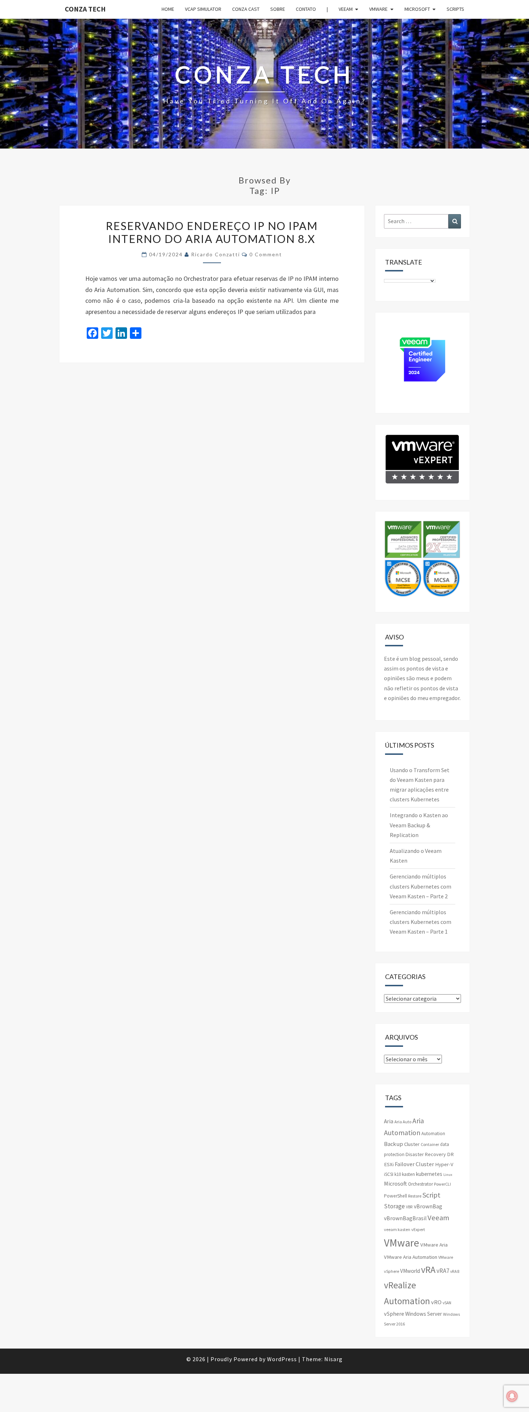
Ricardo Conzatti (215, 254)
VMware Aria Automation (410, 1257)
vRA (428, 1269)
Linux (447, 1174)
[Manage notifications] (512, 1396)
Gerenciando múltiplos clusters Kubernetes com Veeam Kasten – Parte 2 (420, 886)
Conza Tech (85, 8)
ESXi (389, 1164)
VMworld (410, 1270)
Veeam (346, 9)
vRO (436, 1302)
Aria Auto (402, 1121)
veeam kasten (397, 1229)
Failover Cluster (414, 1164)
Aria (388, 1121)
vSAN (447, 1302)
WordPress (282, 1359)
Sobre (277, 9)
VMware (378, 9)
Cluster (412, 1144)
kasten (408, 1174)
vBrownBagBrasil (405, 1218)
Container (430, 1144)
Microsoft (417, 9)
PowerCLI (442, 1184)
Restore (414, 1196)
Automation (433, 1133)
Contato (306, 9)
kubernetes (429, 1173)
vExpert (418, 1229)
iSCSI (388, 1174)
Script (431, 1194)
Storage (394, 1206)
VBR (409, 1206)
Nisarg (333, 1359)
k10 (397, 1174)
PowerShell (395, 1196)
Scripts (455, 9)
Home (168, 9)
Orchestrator (420, 1184)
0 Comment (265, 254)
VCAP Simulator (203, 9)
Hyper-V (444, 1164)
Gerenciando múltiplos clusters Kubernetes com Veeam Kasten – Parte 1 (420, 921)
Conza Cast (245, 9)
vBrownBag (428, 1206)
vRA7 (443, 1271)
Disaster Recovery (426, 1154)
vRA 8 (455, 1271)
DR (450, 1154)
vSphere (394, 1313)
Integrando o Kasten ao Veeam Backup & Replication (419, 824)
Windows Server (423, 1313)
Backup (393, 1143)
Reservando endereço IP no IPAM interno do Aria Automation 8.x (212, 232)
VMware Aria (434, 1244)
